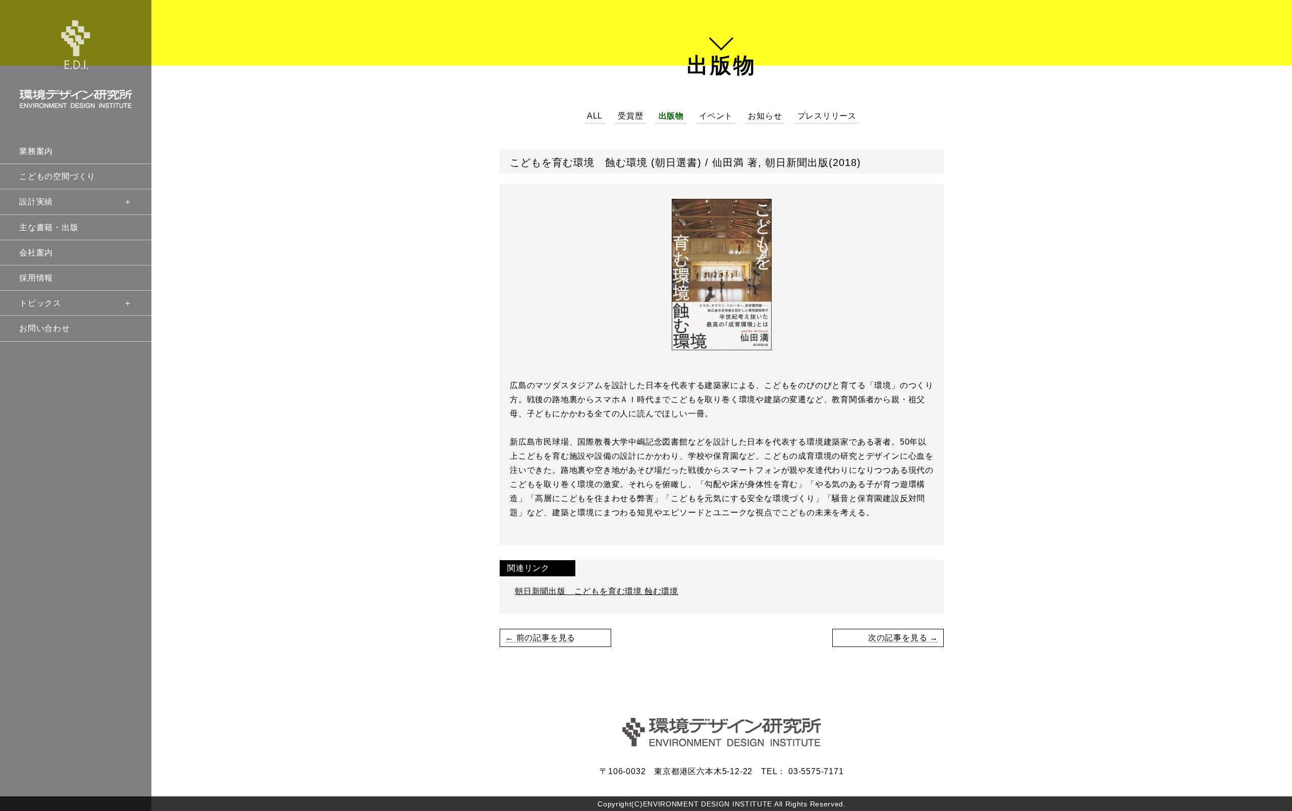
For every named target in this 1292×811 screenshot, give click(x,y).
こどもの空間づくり (57, 176)
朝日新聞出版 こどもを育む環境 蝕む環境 (596, 591)
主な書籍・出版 (49, 227)
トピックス (40, 303)
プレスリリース (827, 116)
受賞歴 (630, 116)
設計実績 (36, 201)
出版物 (671, 116)
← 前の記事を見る (540, 637)
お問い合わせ (44, 328)
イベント (716, 116)
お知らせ (765, 116)
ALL (595, 116)
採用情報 (36, 278)
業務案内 (36, 151)
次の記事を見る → (903, 637)
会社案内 (36, 252)
